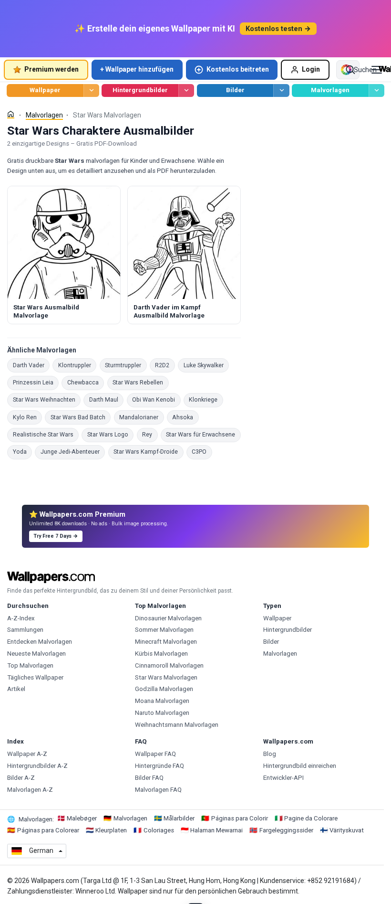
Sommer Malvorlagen (164, 629)
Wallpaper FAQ (155, 753)
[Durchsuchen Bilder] (281, 90)
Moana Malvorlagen (162, 700)
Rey (150, 434)
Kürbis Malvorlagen (161, 653)
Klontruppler (77, 365)
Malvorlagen (330, 90)
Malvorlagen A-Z (30, 789)
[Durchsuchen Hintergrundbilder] (186, 90)
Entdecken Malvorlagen (39, 641)
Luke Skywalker (206, 365)
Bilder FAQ (149, 777)
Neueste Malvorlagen (36, 653)
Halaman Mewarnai (216, 830)
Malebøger (82, 818)
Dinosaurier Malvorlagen (168, 618)
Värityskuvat (346, 830)
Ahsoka (185, 417)
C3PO (202, 451)
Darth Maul (106, 399)
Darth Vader (31, 365)
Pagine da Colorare (311, 818)
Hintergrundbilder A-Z (37, 765)
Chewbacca (85, 382)
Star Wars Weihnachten (47, 399)
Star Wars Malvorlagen (166, 677)
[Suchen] (350, 69)
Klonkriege (206, 399)
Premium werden (51, 69)
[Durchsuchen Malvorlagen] (376, 90)
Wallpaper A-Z (27, 753)
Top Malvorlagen (30, 665)
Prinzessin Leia (36, 382)
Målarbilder (179, 818)
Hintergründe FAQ (159, 765)
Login (311, 69)
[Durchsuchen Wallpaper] (91, 90)
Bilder (235, 90)
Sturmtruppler (126, 365)
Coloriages (159, 830)
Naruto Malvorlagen (162, 712)
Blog (269, 753)
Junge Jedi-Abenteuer (73, 451)
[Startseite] (10, 114)
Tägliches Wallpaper (35, 677)
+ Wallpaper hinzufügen (137, 69)
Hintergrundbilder (140, 90)
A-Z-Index (21, 618)
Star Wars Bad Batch (81, 417)
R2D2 (165, 365)
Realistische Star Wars (46, 434)
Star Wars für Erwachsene (203, 434)
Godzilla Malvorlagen (164, 688)
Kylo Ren (27, 417)
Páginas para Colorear (48, 830)
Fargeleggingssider (286, 830)
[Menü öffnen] (376, 69)
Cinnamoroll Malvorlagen (169, 665)
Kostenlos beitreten (237, 69)
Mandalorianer (141, 417)
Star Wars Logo (110, 434)
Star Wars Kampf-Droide (148, 451)
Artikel (16, 688)
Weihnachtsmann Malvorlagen (176, 724)
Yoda (22, 451)
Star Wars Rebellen (141, 382)
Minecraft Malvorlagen (166, 641)
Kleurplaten (111, 830)
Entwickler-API (283, 777)
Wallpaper (45, 90)
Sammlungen (25, 629)
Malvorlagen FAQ (158, 789)
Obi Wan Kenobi (156, 399)
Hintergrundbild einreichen (299, 765)
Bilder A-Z (21, 777)
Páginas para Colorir (239, 818)
